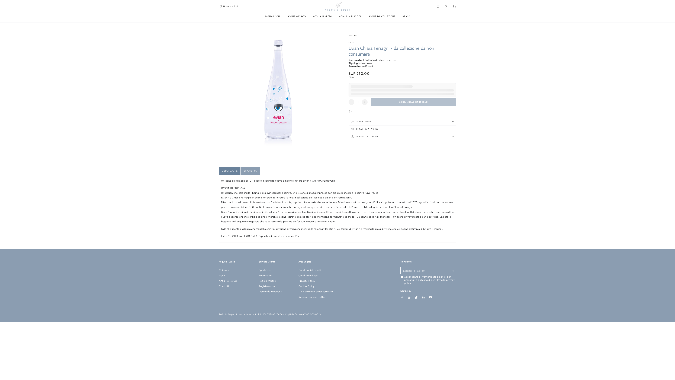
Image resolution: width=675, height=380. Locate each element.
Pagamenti (265, 275)
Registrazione (267, 286)
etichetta (250, 170)
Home (352, 35)
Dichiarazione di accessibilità (315, 291)
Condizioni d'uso (308, 275)
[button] (438, 6)
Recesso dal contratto (311, 297)
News (222, 275)
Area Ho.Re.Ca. (228, 280)
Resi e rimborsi (267, 280)
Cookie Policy (306, 286)
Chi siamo (224, 270)
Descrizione (230, 170)
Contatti (224, 286)
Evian (351, 43)
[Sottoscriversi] (454, 270)
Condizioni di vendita (310, 270)
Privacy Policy (306, 280)
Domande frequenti (270, 291)
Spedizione (265, 270)
